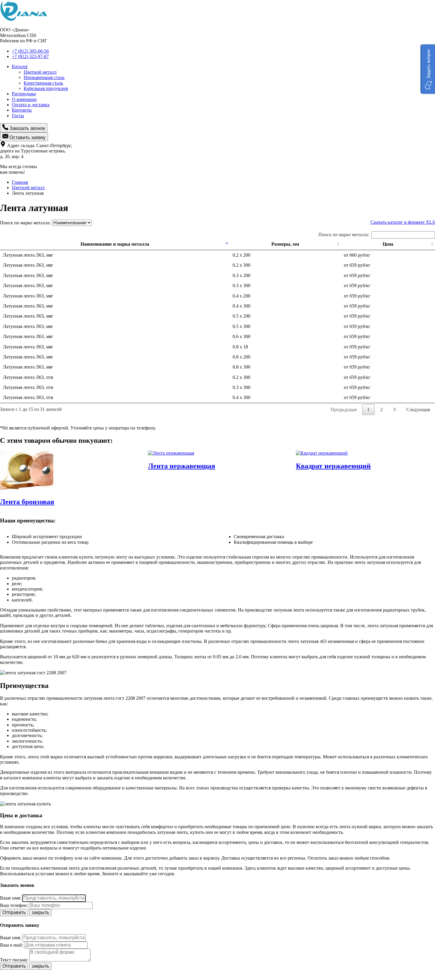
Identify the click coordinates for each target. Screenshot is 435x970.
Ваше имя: (10, 897)
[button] (427, 69)
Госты (18, 115)
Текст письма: (14, 959)
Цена (388, 244)
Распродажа (24, 93)
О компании (24, 99)
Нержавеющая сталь (44, 77)
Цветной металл (40, 72)
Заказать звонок (26, 128)
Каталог (20, 66)
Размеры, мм (285, 244)
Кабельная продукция (46, 88)
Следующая (418, 409)
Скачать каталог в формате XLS (402, 222)
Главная (20, 182)
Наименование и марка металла (114, 244)
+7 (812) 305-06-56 (30, 51)
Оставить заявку (27, 137)
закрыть (40, 912)
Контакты (22, 109)
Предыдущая (344, 409)
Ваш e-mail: (11, 945)
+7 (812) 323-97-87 (30, 56)
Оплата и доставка (30, 104)
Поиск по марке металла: (343, 234)
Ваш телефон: (14, 905)
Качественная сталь (43, 83)
